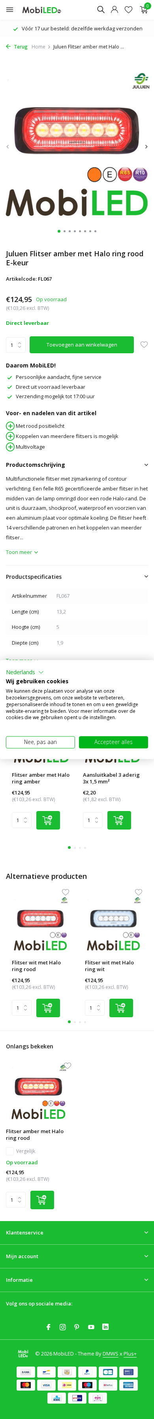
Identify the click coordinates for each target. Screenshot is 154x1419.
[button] (25, 672)
